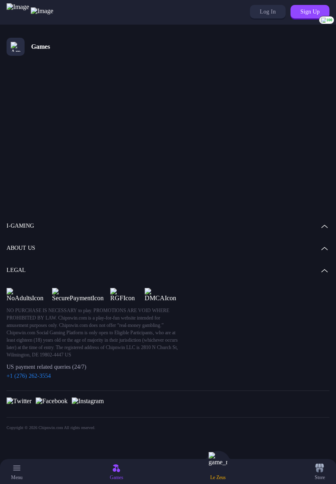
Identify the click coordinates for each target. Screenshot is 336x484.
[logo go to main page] (30, 12)
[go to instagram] (88, 400)
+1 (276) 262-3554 (29, 376)
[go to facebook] (52, 400)
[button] (268, 11)
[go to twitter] (19, 400)
